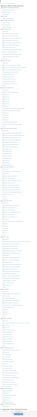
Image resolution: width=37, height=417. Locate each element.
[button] (0, 0)
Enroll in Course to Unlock (18, 414)
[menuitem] (0, 2)
